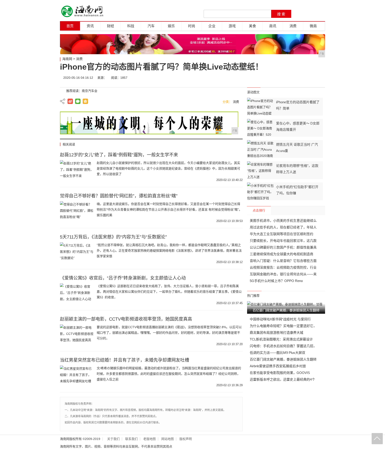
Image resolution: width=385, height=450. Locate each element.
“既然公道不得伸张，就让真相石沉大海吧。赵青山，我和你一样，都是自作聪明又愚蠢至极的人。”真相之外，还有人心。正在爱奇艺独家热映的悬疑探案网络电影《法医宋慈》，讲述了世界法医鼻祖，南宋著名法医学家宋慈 (169, 250)
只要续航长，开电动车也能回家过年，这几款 (283, 241)
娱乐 (171, 26)
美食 (252, 26)
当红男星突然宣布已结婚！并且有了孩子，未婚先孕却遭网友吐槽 (124, 360)
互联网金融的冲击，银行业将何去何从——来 (283, 274)
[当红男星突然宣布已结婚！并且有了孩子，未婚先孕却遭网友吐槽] (76, 376)
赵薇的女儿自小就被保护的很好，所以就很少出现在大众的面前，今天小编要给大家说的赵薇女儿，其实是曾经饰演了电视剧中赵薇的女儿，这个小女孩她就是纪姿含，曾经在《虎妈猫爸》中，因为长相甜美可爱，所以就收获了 (168, 168)
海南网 (67, 59)
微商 (313, 26)
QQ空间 (85, 101)
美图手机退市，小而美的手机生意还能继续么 (283, 220)
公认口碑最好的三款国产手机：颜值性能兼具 (283, 247)
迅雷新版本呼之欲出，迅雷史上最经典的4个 (282, 379)
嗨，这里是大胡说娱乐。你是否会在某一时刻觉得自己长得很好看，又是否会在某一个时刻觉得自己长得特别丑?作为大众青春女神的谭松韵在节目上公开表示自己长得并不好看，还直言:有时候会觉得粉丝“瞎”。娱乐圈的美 (169, 209)
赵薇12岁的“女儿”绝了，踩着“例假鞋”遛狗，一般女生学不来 (119, 154)
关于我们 (113, 439)
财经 (110, 26)
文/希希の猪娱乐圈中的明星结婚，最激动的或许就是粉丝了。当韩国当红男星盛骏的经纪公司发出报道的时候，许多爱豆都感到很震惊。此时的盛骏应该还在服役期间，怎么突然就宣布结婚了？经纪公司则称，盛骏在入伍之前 (169, 373)
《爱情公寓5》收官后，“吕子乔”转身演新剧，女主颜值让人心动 (123, 278)
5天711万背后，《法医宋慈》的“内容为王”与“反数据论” (113, 236)
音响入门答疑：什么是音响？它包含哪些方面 (283, 261)
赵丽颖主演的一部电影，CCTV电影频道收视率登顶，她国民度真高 (126, 319)
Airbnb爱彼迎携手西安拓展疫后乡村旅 (278, 366)
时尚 (191, 26)
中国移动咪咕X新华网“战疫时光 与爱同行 (280, 319)
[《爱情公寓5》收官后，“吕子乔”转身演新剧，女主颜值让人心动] (76, 294)
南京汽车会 (89, 91)
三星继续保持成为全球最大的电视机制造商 (281, 254)
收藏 (320, 78)
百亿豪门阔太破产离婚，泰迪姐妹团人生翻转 (283, 359)
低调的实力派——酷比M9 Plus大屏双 (277, 353)
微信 (293, 78)
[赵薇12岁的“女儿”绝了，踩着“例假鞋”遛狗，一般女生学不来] (76, 171)
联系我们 (131, 439)
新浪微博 (70, 101)
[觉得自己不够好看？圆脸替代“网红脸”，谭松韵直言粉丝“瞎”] (76, 212)
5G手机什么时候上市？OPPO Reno (276, 281)
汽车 (151, 26)
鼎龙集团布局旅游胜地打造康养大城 (276, 332)
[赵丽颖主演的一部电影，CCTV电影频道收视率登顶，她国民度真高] (76, 335)
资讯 (90, 26)
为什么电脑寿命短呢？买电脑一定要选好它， (283, 326)
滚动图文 (253, 92)
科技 (130, 26)
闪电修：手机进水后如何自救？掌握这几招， (283, 346)
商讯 (272, 26)
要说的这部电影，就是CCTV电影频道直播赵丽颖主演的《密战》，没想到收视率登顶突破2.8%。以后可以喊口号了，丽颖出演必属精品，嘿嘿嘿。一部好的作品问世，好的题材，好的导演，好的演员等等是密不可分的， (169, 332)
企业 (211, 26)
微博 (280, 78)
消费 (293, 26)
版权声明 (185, 439)
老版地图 (149, 439)
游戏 (232, 26)
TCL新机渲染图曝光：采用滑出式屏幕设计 (281, 339)
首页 (70, 26)
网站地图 (167, 439)
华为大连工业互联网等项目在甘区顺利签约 (281, 234)
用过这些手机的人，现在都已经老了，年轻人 (283, 227)
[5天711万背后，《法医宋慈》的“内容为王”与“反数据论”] (76, 253)
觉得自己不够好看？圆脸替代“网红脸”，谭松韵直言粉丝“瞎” (119, 195)
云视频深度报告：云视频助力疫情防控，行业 (283, 267)
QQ (306, 78)
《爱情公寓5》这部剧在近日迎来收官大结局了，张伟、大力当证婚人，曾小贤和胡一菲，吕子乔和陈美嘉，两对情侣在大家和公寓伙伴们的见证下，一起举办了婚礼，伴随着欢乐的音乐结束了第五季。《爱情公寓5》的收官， (169, 291)
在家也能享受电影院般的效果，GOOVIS (280, 373)
